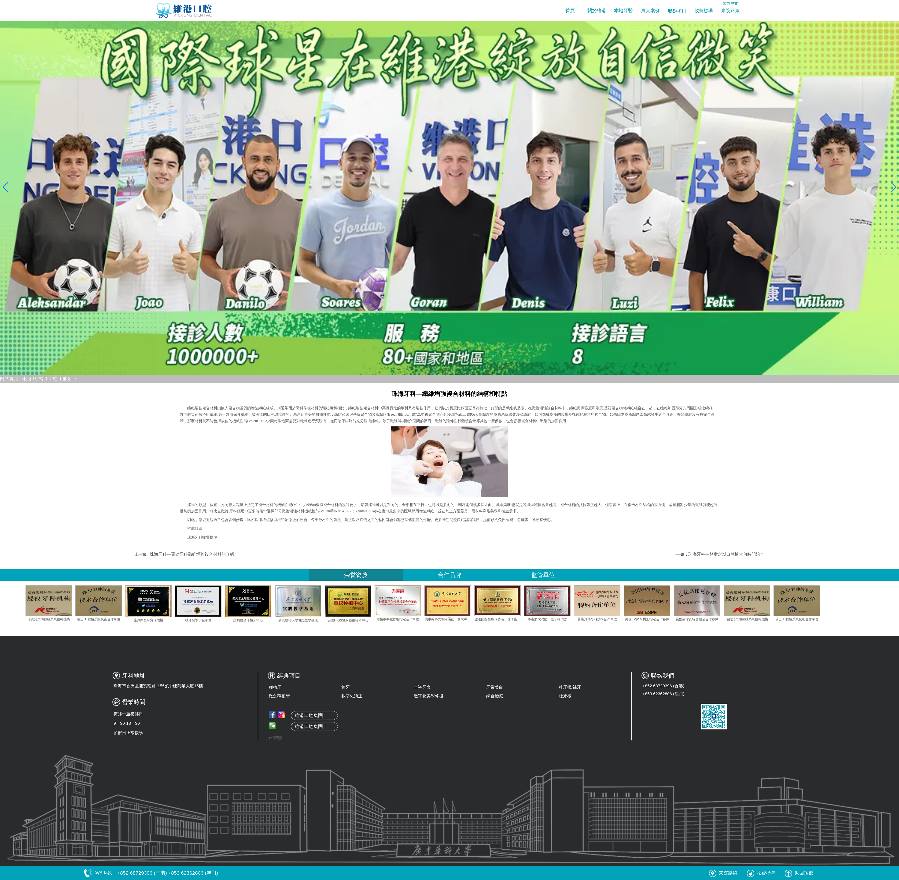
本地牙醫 (623, 10)
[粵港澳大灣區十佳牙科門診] (671, 600)
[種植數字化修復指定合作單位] (521, 600)
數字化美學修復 (428, 696)
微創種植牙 (279, 696)
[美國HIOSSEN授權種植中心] (471, 601)
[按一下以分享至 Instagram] (281, 714)
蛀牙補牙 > (65, 378)
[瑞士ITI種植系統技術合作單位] (222, 600)
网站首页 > (11, 378)
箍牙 (345, 687)
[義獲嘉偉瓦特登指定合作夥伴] (122, 600)
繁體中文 (730, 3)
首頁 (570, 10)
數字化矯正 (351, 696)
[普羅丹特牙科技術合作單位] (720, 600)
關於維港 (596, 10)
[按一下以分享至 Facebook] (272, 714)
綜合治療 (494, 696)
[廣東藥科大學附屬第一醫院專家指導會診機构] (571, 600)
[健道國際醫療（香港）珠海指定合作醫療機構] (621, 600)
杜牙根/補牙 (570, 687)
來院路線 (730, 10)
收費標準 (703, 10)
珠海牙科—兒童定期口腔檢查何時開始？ (726, 554)
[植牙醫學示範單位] (321, 601)
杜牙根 (565, 696)
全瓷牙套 (422, 687)
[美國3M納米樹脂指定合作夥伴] (72, 600)
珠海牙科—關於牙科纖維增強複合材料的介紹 (192, 554)
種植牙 (275, 687)
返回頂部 (804, 873)
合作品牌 (449, 575)
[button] (425, 371)
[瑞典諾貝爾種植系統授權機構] (172, 600)
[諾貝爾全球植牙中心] (371, 601)
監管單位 (543, 575)
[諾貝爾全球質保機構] (272, 601)
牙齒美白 (494, 687)
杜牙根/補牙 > (38, 378)
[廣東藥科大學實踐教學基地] (421, 601)
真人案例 (650, 10)
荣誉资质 (356, 575)
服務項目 (677, 10)
